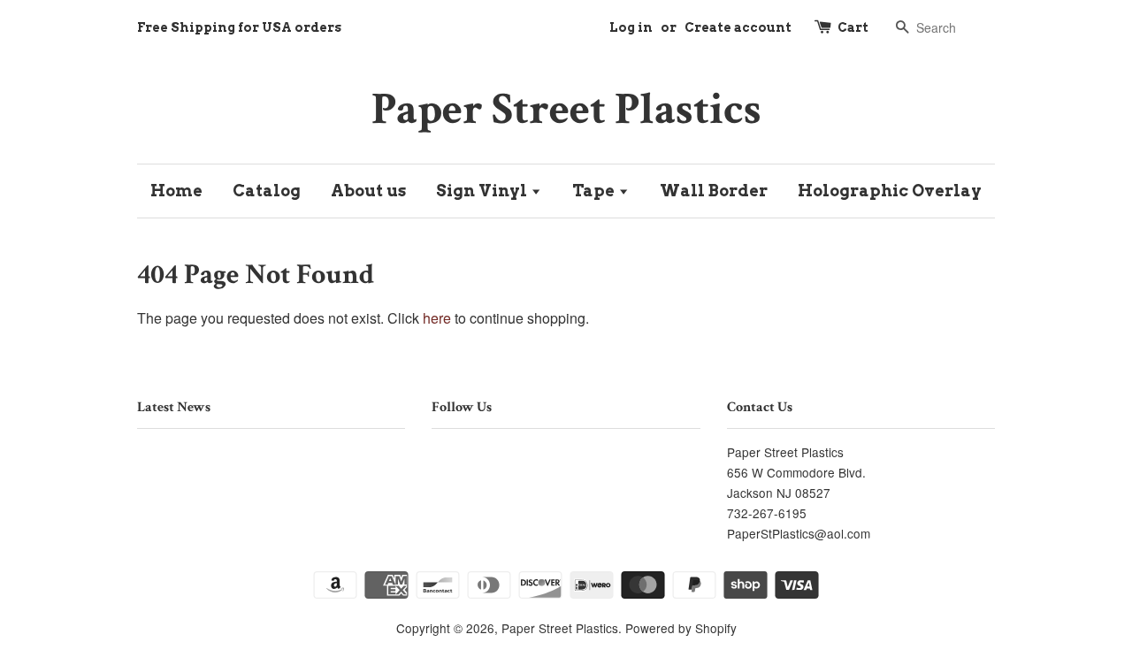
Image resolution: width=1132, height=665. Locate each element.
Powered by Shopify (681, 628)
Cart (853, 27)
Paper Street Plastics (566, 109)
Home (176, 190)
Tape (595, 190)
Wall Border (714, 190)
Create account (738, 27)
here (437, 318)
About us (368, 190)
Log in (631, 27)
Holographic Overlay (890, 190)
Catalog (267, 190)
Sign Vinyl (483, 190)
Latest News (173, 407)
